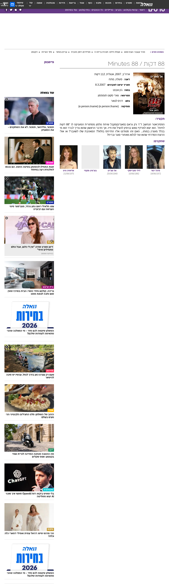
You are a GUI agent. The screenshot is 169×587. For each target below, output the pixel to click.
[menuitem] (127, 4)
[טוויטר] (11, 10)
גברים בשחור (61, 52)
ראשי (142, 10)
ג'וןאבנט (117, 90)
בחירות (118, 3)
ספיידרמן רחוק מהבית (80, 52)
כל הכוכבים (97, 10)
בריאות (72, 3)
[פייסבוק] (6, 10)
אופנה (39, 3)
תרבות (108, 3)
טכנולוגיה (50, 3)
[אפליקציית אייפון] (16, 10)
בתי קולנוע (84, 10)
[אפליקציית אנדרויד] (20, 10)
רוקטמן (34, 52)
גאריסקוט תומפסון (108, 95)
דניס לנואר (117, 100)
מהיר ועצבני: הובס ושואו (134, 52)
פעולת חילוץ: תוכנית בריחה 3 (107, 52)
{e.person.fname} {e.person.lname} (98, 106)
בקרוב (118, 10)
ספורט (129, 3)
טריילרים (109, 10)
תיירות (62, 3)
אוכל (82, 3)
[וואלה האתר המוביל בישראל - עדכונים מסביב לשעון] (146, 4)
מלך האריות (47, 52)
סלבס (98, 3)
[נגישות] (4, 4)
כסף (90, 3)
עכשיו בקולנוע (130, 10)
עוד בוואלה (47, 93)
